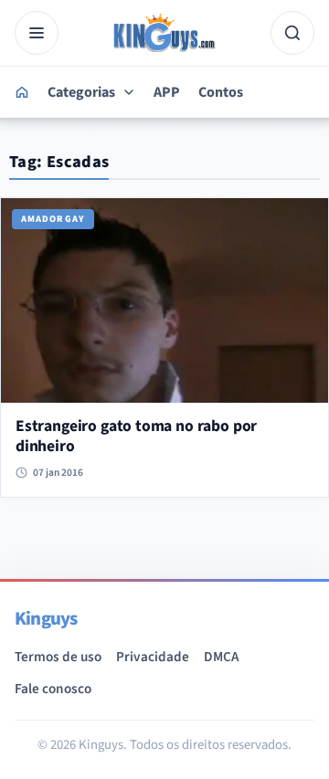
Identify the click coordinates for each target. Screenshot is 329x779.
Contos (220, 92)
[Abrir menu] (36, 33)
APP (167, 92)
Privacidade (152, 657)
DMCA (221, 657)
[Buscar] (292, 33)
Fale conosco (53, 689)
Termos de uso (58, 657)
